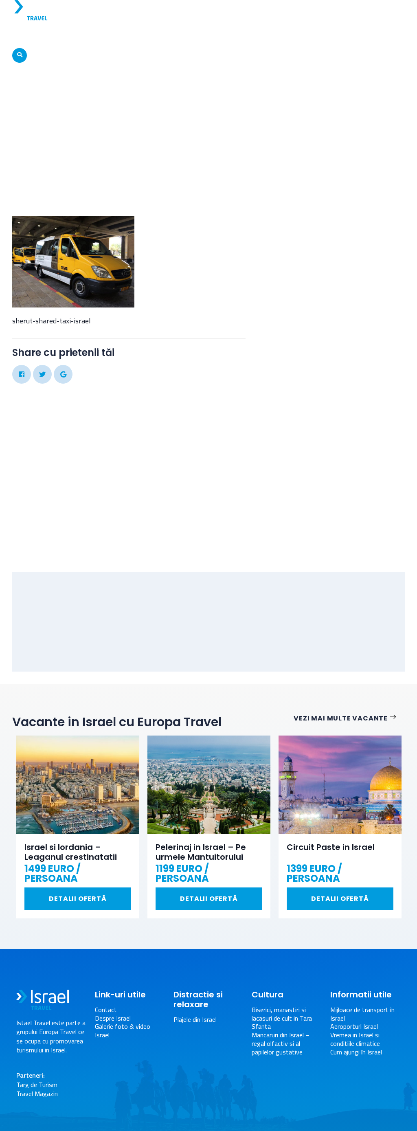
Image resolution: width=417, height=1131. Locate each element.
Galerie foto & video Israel (122, 1030)
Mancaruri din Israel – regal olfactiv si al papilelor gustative (280, 1043)
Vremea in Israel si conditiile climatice (355, 1039)
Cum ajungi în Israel (356, 1052)
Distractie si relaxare (293, 34)
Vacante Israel (86, 34)
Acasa (128, 105)
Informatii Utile (361, 34)
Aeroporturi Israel (354, 1026)
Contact (106, 1010)
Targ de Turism (36, 1084)
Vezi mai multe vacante (341, 718)
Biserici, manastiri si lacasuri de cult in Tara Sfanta (282, 1018)
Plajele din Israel (195, 1019)
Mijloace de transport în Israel (188, 105)
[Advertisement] (335, 432)
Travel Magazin (37, 1093)
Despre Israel (36, 34)
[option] (77, 827)
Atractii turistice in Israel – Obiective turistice (184, 34)
